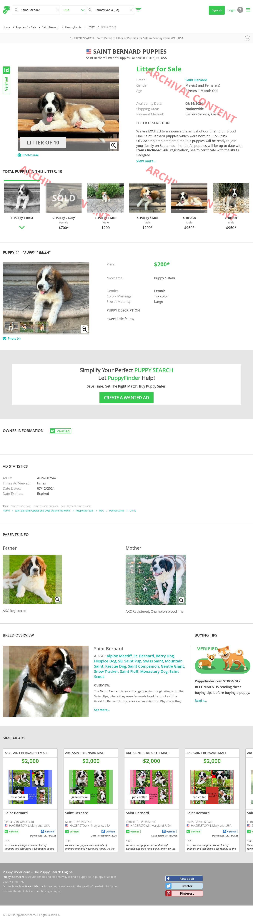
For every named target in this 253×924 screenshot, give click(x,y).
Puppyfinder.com (13, 876)
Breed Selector (34, 886)
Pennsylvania (73, 27)
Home (6, 27)
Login (231, 10)
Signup (217, 10)
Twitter (186, 886)
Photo (14, 338)
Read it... (201, 701)
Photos (31, 155)
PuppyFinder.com (16, 872)
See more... (102, 710)
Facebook (187, 878)
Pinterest (187, 893)
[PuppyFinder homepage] (6, 10)
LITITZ (91, 27)
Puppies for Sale (26, 27)
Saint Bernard (50, 27)
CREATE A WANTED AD (126, 397)
